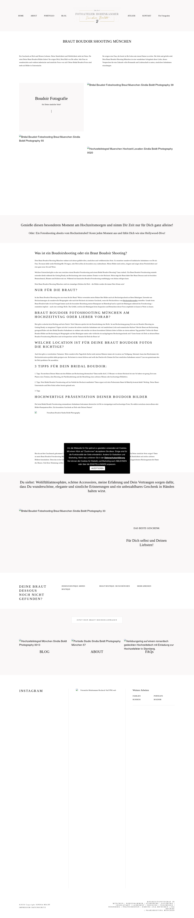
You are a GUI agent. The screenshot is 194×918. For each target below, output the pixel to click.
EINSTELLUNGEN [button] (98, 464)
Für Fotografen (164, 16)
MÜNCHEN (118, 903)
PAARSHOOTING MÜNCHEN (160, 910)
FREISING (152, 905)
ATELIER (131, 16)
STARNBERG (152, 903)
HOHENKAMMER (134, 903)
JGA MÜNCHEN (160, 907)
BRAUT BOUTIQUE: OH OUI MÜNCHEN (114, 586)
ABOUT (34, 16)
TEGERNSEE (166, 905)
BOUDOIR (157, 699)
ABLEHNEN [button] (121, 460)
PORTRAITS (158, 696)
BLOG (63, 16)
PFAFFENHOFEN (131, 907)
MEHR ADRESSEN (144, 586)
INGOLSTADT (123, 905)
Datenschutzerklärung (114, 457)
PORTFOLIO (49, 16)
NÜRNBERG (114, 907)
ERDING (146, 907)
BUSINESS (137, 699)
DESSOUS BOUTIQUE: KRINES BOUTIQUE (73, 587)
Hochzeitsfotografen (130, 300)
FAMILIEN (137, 696)
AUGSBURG (167, 903)
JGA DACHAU (170, 907)
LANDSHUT (139, 905)
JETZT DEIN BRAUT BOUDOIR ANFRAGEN (97, 620)
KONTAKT (146, 16)
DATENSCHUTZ (39, 907)
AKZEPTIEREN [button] (97, 468)
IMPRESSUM (25, 907)
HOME (21, 16)
